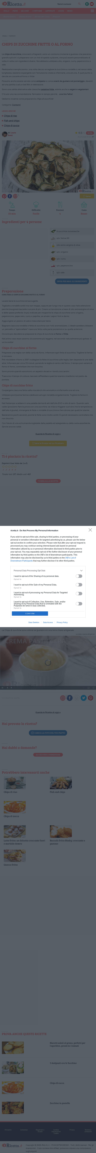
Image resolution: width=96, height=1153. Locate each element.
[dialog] (48, 576)
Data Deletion (33, 622)
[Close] (91, 530)
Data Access (48, 622)
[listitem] (48, 570)
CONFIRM (30, 614)
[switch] (79, 576)
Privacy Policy (62, 622)
